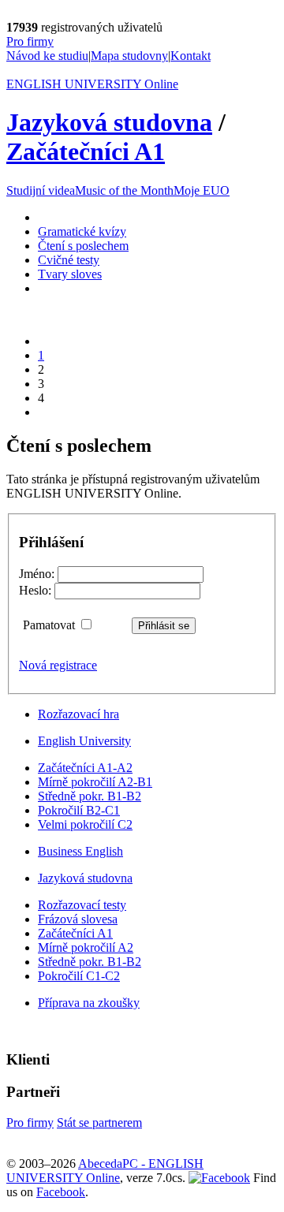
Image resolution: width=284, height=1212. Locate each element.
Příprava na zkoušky (89, 1002)
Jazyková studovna (109, 122)
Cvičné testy (68, 260)
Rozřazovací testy (82, 905)
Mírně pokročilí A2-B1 (95, 782)
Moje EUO (202, 190)
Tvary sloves (70, 274)
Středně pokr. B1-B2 (89, 796)
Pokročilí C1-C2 (79, 976)
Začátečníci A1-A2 (85, 767)
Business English (80, 851)
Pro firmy (30, 41)
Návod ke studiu (47, 55)
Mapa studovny (129, 55)
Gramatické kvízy (82, 231)
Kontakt (190, 55)
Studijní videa (40, 190)
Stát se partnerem (99, 1122)
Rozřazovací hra (78, 714)
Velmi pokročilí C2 (85, 824)
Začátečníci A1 (85, 151)
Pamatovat (50, 625)
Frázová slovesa (78, 919)
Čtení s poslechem (83, 245)
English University (84, 741)
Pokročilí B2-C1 (79, 810)
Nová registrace (58, 665)
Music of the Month (124, 190)
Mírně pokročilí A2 (85, 947)
